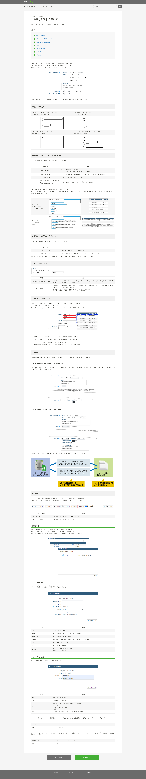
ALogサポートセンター (29, 6)
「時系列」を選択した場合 (43, 42)
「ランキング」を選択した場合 (44, 39)
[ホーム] (29, 2)
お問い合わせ (86, 757)
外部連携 (38, 55)
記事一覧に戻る (59, 757)
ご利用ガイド (40, 6)
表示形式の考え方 (40, 35)
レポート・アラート (48, 6)
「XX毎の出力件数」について (43, 48)
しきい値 (38, 52)
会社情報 (56, 772)
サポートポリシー (72, 772)
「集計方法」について (41, 45)
